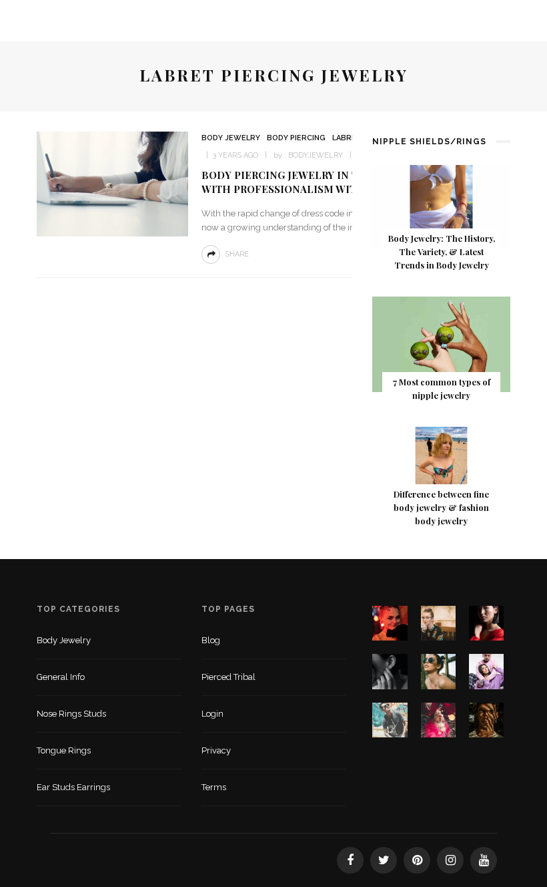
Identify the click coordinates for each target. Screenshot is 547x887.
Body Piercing (296, 138)
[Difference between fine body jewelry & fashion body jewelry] (441, 464)
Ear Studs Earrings (73, 787)
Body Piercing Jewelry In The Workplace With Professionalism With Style (321, 182)
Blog (210, 640)
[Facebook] (350, 860)
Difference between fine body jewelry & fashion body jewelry (441, 507)
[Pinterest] (417, 860)
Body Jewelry (230, 138)
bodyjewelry (315, 155)
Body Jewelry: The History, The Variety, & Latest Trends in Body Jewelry (441, 252)
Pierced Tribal (228, 677)
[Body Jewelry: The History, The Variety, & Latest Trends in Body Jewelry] (441, 206)
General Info (61, 677)
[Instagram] (450, 860)
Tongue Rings (64, 750)
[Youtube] (483, 860)
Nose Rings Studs (71, 714)
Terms (213, 787)
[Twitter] (383, 860)
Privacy (216, 750)
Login (212, 714)
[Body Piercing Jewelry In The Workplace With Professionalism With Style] (112, 183)
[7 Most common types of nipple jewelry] (441, 343)
